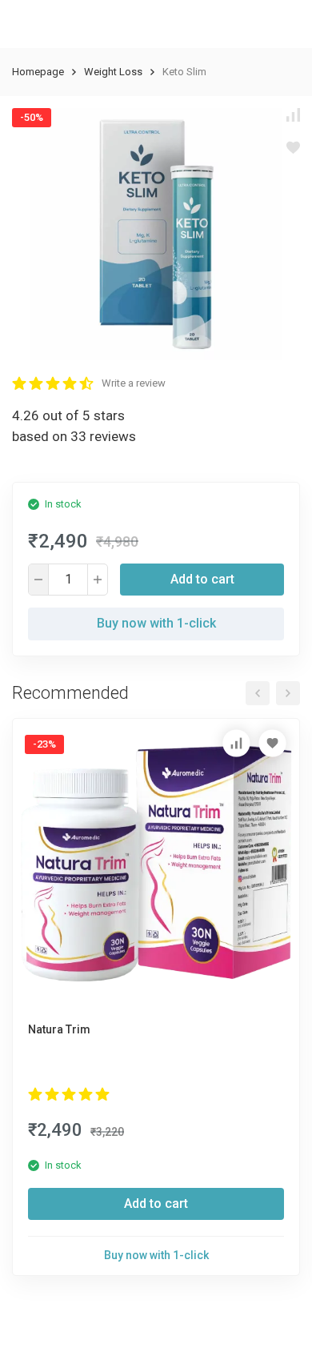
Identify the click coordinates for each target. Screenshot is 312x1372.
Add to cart (202, 579)
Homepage (38, 72)
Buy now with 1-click (156, 623)
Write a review (134, 383)
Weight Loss (113, 72)
